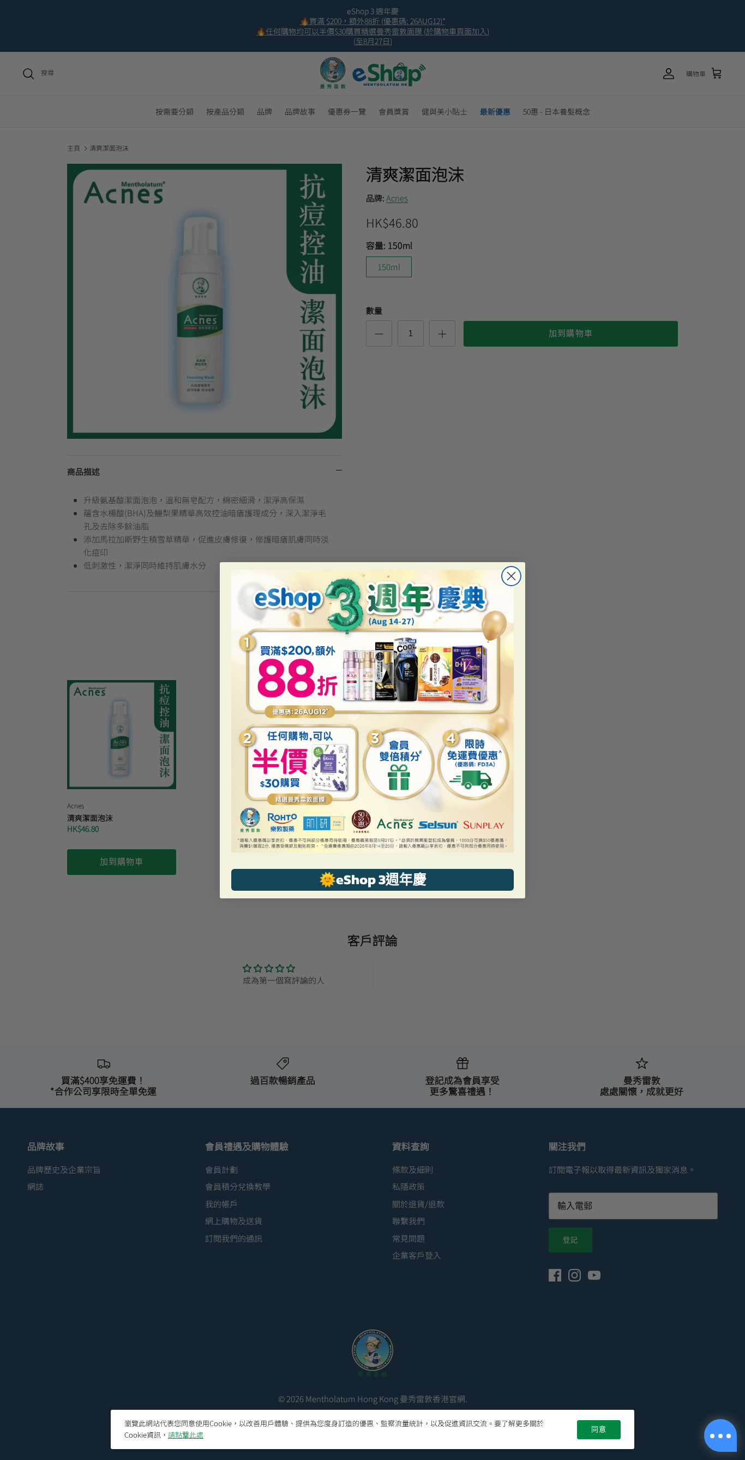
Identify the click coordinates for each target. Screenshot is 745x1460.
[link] (372, 711)
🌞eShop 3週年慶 (372, 879)
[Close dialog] (511, 576)
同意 (598, 1429)
